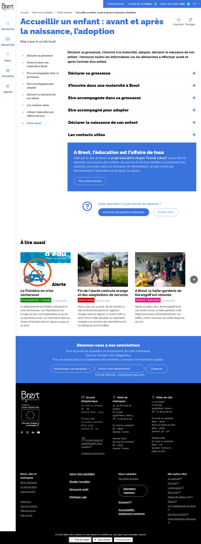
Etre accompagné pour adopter (98, 110)
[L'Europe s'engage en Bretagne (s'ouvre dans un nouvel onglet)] (30, 425)
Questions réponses (129, 490)
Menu (8, 60)
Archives (172, 483)
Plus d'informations (90, 181)
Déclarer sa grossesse (40, 55)
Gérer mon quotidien (42, 12)
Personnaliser (123, 539)
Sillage (171, 501)
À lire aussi (34, 123)
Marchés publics (28, 506)
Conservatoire (175, 488)
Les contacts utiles (38, 105)
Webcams (25, 501)
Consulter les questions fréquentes (123, 212)
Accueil (24, 12)
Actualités (8, 76)
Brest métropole (28, 482)
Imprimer (178, 24)
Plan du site (26, 515)
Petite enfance (64, 12)
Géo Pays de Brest (177, 514)
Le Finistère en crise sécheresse (36, 293)
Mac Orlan (173, 492)
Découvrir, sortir (79, 489)
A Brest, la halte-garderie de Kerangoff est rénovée (158, 293)
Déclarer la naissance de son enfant (103, 122)
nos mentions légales (149, 359)
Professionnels (116, 4)
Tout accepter (81, 539)
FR (194, 3)
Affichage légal (28, 510)
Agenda (7, 91)
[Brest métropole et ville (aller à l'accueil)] (31, 401)
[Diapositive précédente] (27, 279)
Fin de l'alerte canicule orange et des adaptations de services (103, 293)
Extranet (124, 502)
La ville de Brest (28, 487)
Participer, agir (78, 497)
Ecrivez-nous (165, 212)
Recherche (8, 29)
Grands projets (27, 491)
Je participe (174, 478)
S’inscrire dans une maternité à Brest (104, 85)
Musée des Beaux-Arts (179, 497)
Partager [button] (190, 24)
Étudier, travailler (80, 481)
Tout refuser (104, 539)
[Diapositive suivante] (194, 279)
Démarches (8, 44)
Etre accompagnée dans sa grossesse (104, 97)
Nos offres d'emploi (129, 478)
